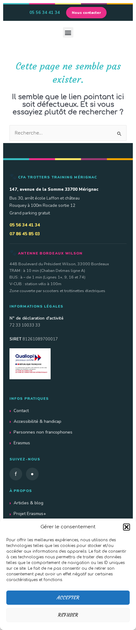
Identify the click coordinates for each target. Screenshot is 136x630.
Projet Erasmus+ (30, 514)
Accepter (68, 598)
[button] (126, 527)
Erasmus (22, 443)
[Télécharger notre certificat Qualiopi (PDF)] (68, 363)
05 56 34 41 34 (44, 12)
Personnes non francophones (43, 432)
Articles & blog (28, 503)
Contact (21, 411)
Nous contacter (86, 12)
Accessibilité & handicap (37, 421)
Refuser (68, 615)
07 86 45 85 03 (24, 234)
